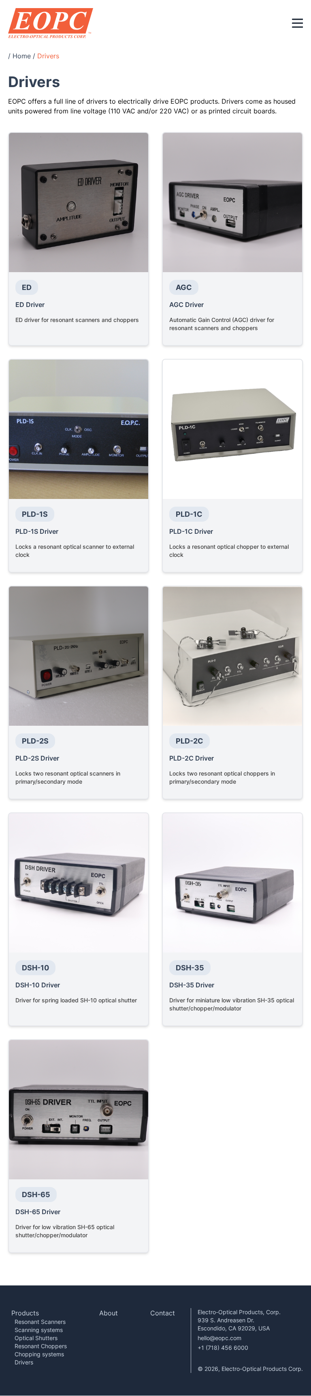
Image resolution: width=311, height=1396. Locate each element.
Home (22, 56)
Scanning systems (39, 1329)
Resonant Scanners (40, 1321)
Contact (162, 1313)
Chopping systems (39, 1354)
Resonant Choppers (41, 1346)
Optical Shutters (36, 1337)
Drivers (24, 1362)
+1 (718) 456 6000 (223, 1347)
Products (25, 1313)
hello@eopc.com (219, 1337)
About (108, 1313)
